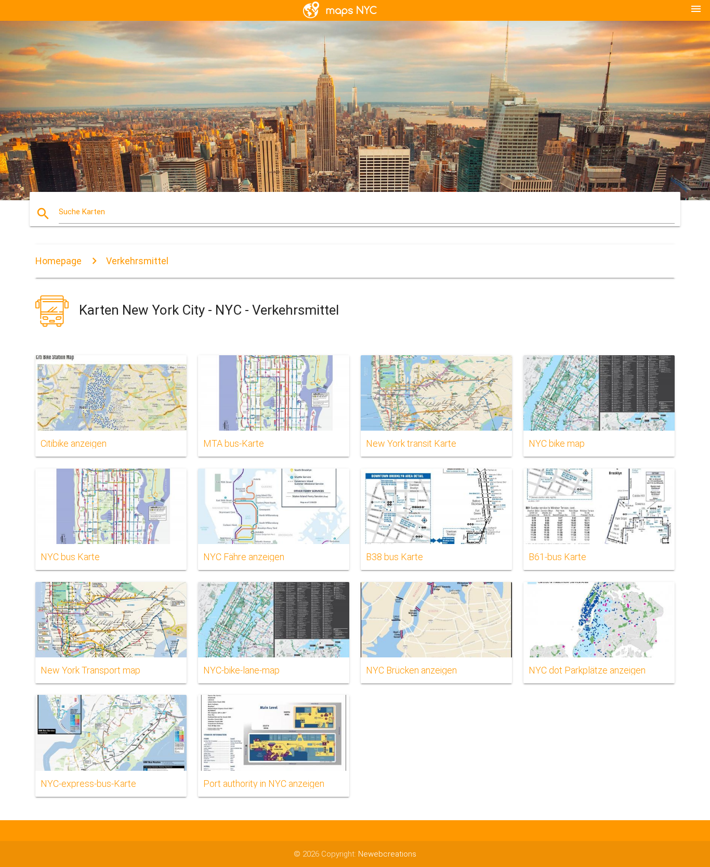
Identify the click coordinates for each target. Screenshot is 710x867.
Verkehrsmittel (137, 260)
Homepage (58, 260)
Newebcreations (387, 854)
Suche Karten (82, 211)
